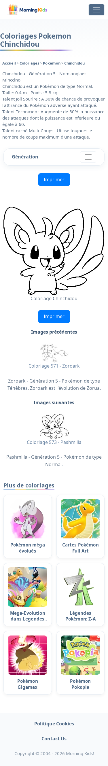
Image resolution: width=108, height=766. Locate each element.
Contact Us (54, 738)
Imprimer (54, 179)
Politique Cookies (54, 723)
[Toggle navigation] (96, 10)
